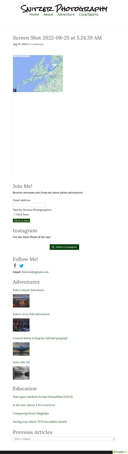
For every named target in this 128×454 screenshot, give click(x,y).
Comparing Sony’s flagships (31, 413)
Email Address (21, 200)
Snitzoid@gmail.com (35, 272)
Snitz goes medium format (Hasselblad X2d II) (42, 397)
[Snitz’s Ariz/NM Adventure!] (21, 325)
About (48, 15)
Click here (22, 214)
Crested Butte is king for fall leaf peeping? (40, 338)
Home (34, 15)
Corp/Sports (88, 15)
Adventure (66, 15)
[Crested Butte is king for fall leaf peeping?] (21, 349)
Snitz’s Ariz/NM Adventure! (31, 314)
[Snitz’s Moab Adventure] (21, 300)
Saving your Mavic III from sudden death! (40, 421)
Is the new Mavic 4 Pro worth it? (34, 405)
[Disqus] (64, 133)
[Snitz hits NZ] (21, 373)
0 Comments (36, 44)
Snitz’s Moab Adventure (28, 290)
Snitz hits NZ (21, 362)
